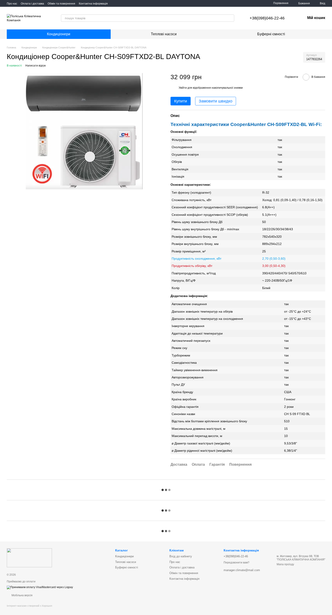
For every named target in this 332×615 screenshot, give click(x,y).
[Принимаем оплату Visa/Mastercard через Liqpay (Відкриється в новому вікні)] (40, 587)
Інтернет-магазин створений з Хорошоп (29, 605)
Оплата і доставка (32, 3)
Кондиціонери (58, 34)
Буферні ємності (271, 34)
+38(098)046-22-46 (267, 18)
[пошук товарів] (230, 18)
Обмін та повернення (61, 3)
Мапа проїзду (285, 564)
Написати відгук (35, 65)
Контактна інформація (93, 3)
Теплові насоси (164, 34)
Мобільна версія (22, 595)
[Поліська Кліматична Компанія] (29, 557)
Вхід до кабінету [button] (180, 556)
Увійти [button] (183, 87)
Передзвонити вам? (236, 562)
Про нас (12, 3)
